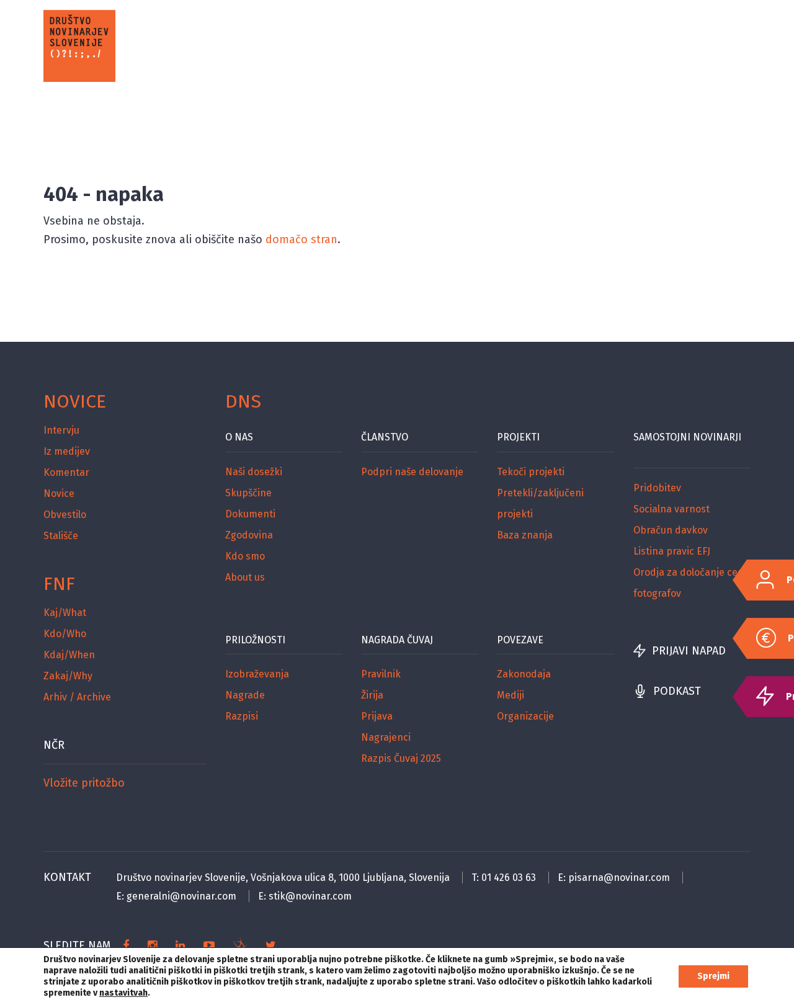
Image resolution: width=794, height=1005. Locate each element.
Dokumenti (250, 514)
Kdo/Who (64, 634)
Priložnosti (255, 640)
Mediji (510, 695)
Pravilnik (381, 674)
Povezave (520, 640)
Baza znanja (525, 535)
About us (245, 577)
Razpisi (241, 716)
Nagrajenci (386, 737)
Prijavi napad (689, 651)
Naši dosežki (253, 472)
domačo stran (301, 239)
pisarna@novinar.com (619, 877)
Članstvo (384, 437)
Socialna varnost (671, 509)
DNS (243, 401)
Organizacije (525, 716)
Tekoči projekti (530, 472)
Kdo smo (245, 556)
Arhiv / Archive (77, 697)
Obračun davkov (670, 530)
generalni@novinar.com (181, 896)
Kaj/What (64, 613)
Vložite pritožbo (84, 783)
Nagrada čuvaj (397, 640)
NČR (54, 745)
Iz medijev (66, 451)
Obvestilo (64, 514)
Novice (74, 401)
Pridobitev (657, 488)
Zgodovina (249, 535)
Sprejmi (713, 976)
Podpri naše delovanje (412, 472)
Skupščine (248, 493)
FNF (59, 584)
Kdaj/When (69, 655)
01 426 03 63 (508, 877)
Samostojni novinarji (687, 437)
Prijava (377, 716)
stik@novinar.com (310, 896)
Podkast (677, 691)
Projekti (518, 437)
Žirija (372, 695)
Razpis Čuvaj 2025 (401, 758)
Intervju (61, 430)
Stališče (60, 536)
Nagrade (245, 695)
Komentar (66, 472)
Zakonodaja (524, 674)
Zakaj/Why (67, 676)
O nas (239, 437)
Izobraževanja (257, 674)
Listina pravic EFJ (671, 551)
